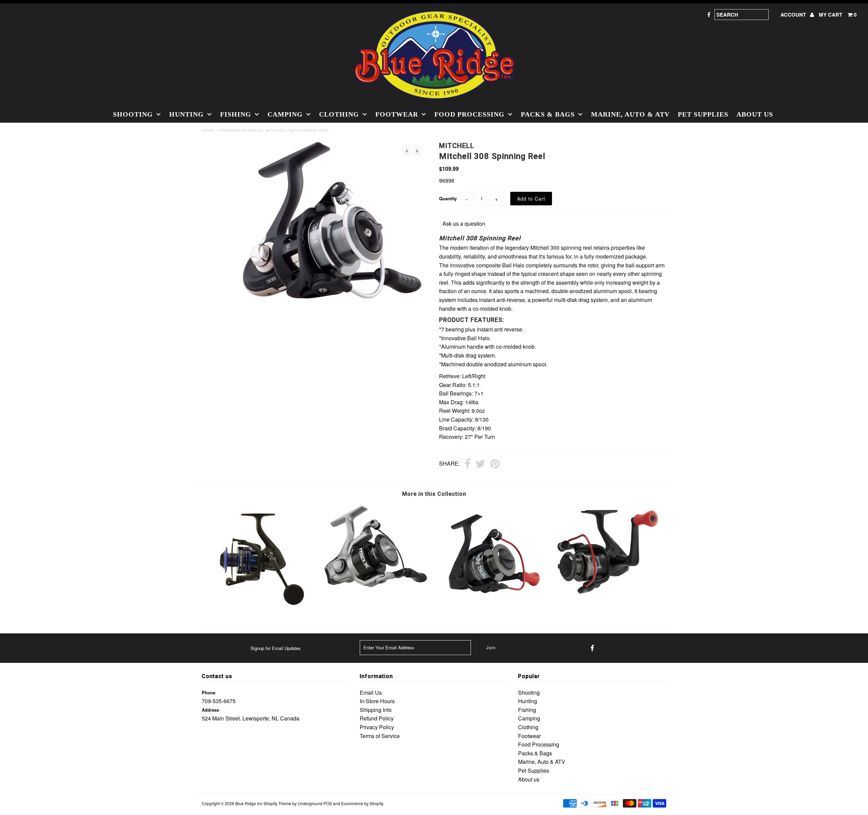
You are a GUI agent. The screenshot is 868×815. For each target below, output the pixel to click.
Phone (208, 692)
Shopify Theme (277, 803)
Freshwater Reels (240, 130)
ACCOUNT (794, 14)
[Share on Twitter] (480, 464)
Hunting (186, 114)
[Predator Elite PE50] (259, 608)
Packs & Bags (548, 114)
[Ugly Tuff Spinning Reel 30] (608, 593)
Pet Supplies (703, 114)
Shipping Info (376, 710)
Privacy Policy (377, 727)
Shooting (133, 114)
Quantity (448, 198)
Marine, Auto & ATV (630, 114)
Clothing (339, 114)
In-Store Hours (377, 701)
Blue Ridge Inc (248, 803)
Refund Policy (377, 718)
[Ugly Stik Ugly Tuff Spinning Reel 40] (492, 605)
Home (208, 130)
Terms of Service (380, 736)
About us (754, 114)
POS (327, 803)
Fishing (235, 114)
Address (210, 710)
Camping (285, 114)
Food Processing (469, 114)
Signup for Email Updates (276, 648)
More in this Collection (434, 494)
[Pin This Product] (494, 464)
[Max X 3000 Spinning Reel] (376, 589)
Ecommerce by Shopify (362, 803)
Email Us (371, 692)
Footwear (396, 114)
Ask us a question (463, 223)
